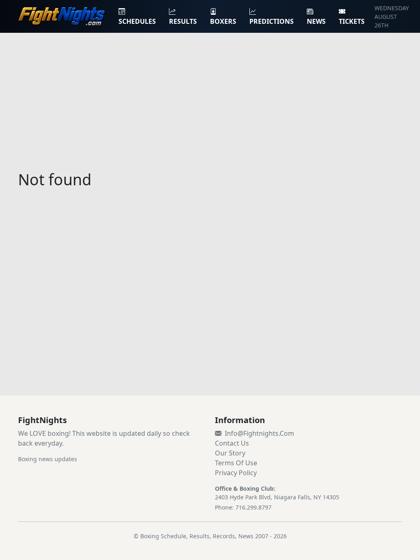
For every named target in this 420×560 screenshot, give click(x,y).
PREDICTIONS (271, 21)
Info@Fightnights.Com (259, 433)
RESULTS (183, 21)
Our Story (230, 453)
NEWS (316, 21)
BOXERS (223, 21)
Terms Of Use (236, 462)
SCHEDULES (137, 21)
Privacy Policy (236, 472)
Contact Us (232, 443)
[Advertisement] (210, 96)
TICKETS (352, 21)
